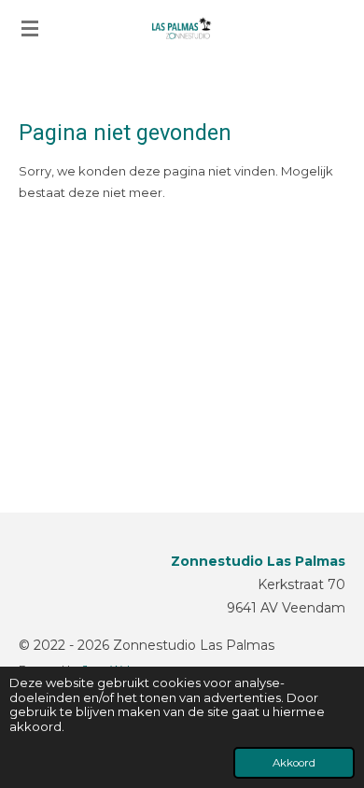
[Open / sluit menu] (29, 28)
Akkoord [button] (294, 762)
